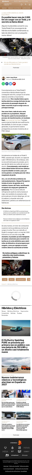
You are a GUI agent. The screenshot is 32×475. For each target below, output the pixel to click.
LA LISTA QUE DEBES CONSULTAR (21, 422)
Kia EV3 (16, 1)
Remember (5, 315)
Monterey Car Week (6, 338)
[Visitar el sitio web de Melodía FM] (7, 455)
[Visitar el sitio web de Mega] (5, 451)
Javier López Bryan (11, 77)
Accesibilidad (24, 471)
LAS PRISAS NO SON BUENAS (7, 400)
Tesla (4, 279)
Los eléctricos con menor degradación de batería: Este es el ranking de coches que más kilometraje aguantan (23, 427)
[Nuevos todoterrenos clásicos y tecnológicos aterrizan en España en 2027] (16, 365)
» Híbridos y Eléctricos (12, 284)
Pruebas (19, 313)
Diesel (11, 279)
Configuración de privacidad (21, 468)
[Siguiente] (29, 1)
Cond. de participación (8, 468)
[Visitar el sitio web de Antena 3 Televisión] (5, 448)
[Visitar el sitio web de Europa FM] (26, 451)
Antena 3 (4, 284)
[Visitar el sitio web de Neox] (19, 448)
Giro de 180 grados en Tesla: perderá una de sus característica (15, 63)
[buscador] (26, 4)
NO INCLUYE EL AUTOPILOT (6, 422)
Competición (5, 313)
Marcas (4, 8)
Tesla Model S (21, 279)
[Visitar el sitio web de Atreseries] (12, 451)
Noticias (13, 313)
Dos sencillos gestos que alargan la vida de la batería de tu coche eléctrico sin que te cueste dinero (8, 404)
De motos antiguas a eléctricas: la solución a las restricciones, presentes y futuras (16, 255)
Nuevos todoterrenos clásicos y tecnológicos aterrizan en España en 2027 (16, 219)
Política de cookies (24, 466)
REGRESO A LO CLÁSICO (8, 375)
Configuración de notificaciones (12, 471)
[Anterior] (12, 1)
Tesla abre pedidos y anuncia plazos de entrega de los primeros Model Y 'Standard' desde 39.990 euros (8, 427)
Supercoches (26, 8)
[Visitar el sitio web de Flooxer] (25, 455)
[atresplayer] (22, 4)
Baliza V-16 (21, 1)
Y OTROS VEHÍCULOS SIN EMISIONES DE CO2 (22, 400)
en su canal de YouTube (12, 120)
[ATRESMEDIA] (16, 443)
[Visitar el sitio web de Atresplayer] (16, 455)
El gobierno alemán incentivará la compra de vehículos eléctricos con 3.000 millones (22, 404)
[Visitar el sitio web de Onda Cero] (19, 451)
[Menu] (30, 4)
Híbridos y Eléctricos (14, 8)
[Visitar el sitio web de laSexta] (12, 448)
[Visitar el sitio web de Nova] (26, 448)
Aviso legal (6, 466)
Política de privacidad (14, 466)
